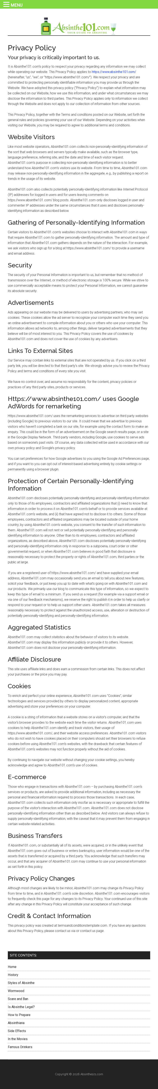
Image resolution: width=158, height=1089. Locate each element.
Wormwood (16, 991)
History (13, 975)
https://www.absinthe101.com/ (114, 72)
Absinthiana (16, 1023)
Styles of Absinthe (21, 983)
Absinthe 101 (79, 26)
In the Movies (18, 1039)
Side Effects (17, 1031)
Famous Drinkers (20, 1047)
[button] (7, 4)
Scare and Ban (18, 999)
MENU (16, 5)
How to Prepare (19, 1015)
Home (12, 967)
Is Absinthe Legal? (21, 1007)
